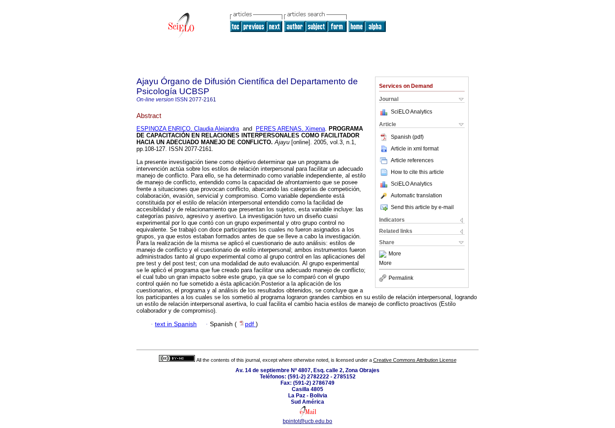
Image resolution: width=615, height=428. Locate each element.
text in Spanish (176, 324)
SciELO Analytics (411, 112)
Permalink (401, 278)
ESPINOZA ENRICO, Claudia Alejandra (187, 128)
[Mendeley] (384, 254)
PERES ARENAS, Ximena (290, 128)
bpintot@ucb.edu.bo (307, 421)
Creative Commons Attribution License (415, 360)
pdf (250, 324)
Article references (412, 160)
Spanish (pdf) (407, 137)
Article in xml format (415, 149)
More (395, 254)
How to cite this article (417, 172)
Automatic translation (416, 195)
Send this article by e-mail (422, 207)
